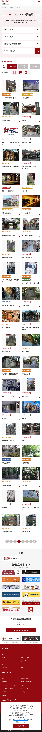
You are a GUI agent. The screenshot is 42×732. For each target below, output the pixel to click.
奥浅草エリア (26, 163)
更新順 (35, 66)
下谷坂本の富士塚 (7, 532)
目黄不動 (24, 191)
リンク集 (4, 695)
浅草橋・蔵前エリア (6, 139)
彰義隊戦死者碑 (6, 485)
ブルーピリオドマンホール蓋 (30, 283)
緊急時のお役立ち (25, 678)
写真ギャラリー (25, 685)
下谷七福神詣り (6, 213)
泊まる (3, 664)
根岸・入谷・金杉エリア (27, 94)
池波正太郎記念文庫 (8, 191)
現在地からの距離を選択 (12, 44)
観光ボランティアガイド (27, 681)
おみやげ (23, 661)
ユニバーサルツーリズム (8, 688)
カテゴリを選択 (8, 29)
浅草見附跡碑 (6, 463)
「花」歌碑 (25, 305)
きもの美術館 (26, 213)
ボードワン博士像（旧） (9, 98)
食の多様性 (4, 692)
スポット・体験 (25, 654)
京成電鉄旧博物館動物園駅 (10, 374)
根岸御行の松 (6, 120)
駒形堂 (24, 120)
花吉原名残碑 (6, 352)
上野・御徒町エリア (6, 94)
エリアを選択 (8, 37)
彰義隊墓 (24, 485)
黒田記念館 (25, 352)
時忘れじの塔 (26, 374)
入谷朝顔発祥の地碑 (8, 440)
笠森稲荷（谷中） (27, 142)
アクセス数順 (12, 66)
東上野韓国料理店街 (28, 235)
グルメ (3, 657)
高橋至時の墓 (26, 532)
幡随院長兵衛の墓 (7, 257)
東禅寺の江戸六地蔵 (8, 396)
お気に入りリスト (6, 667)
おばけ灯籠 (25, 463)
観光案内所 (4, 681)
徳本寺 (4, 418)
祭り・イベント (25, 657)
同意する (21, 726)
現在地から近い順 (23, 66)
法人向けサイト (6, 678)
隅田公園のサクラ (27, 257)
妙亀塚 (24, 440)
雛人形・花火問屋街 (8, 305)
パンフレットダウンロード (8, 685)
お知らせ (23, 667)
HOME (4, 8)
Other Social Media (21, 630)
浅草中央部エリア (26, 116)
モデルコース (5, 661)
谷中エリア (26, 139)
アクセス (23, 664)
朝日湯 (24, 418)
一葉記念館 (25, 98)
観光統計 (23, 692)
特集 (3, 654)
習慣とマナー (24, 688)
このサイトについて (21, 720)
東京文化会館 (6, 327)
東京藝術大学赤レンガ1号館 (10, 166)
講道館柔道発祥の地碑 (8, 235)
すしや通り (25, 396)
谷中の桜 (4, 507)
